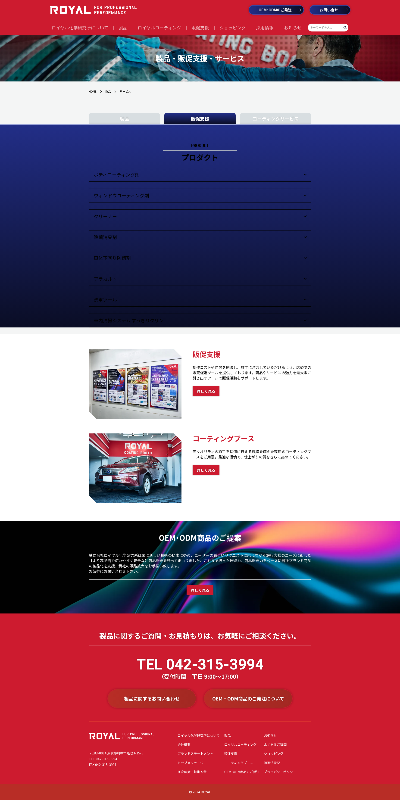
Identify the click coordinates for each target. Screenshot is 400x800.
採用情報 (265, 27)
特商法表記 (272, 762)
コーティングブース (238, 762)
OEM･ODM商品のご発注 (241, 771)
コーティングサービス (276, 118)
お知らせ (293, 27)
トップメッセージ (190, 762)
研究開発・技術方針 (192, 771)
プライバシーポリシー (280, 771)
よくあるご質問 (275, 744)
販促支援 (200, 27)
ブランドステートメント (195, 753)
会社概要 (184, 744)
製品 (123, 27)
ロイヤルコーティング (159, 27)
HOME (93, 91)
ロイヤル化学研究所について (80, 27)
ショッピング (232, 27)
